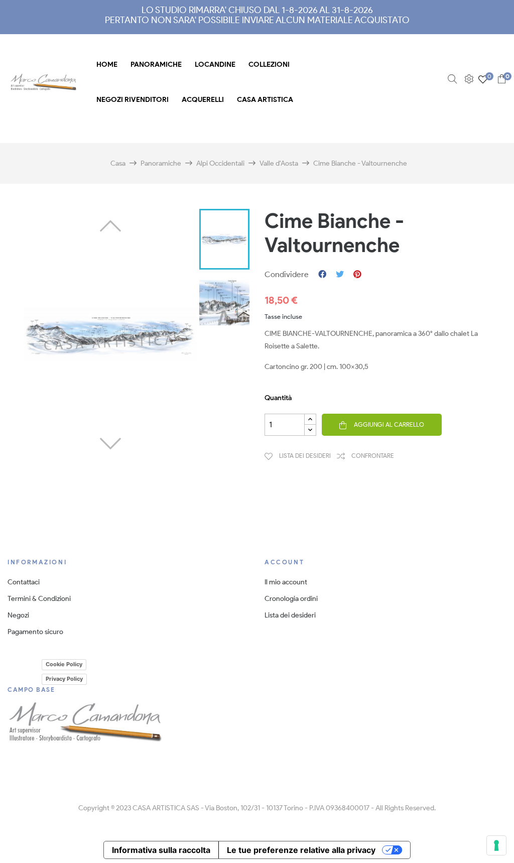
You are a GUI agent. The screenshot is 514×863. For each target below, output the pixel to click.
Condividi (322, 274)
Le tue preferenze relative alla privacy (301, 850)
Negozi (18, 615)
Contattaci (24, 582)
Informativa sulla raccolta (161, 850)
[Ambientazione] (467, 79)
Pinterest (357, 274)
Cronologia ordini (291, 598)
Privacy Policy (64, 678)
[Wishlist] (482, 79)
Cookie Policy (64, 664)
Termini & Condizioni (39, 598)
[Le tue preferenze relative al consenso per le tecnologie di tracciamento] (496, 845)
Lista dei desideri (290, 615)
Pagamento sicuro (35, 632)
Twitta (340, 274)
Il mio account (286, 582)
